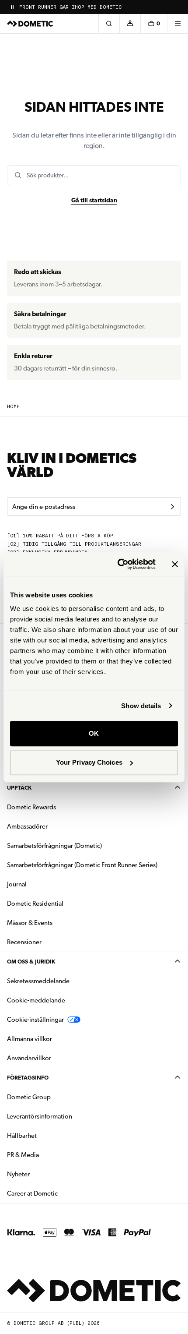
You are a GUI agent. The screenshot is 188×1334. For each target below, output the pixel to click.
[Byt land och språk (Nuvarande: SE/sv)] (177, 7)
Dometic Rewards (31, 807)
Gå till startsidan (94, 200)
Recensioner (24, 942)
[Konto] (129, 23)
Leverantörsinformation (39, 1116)
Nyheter (46, 1174)
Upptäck (19, 787)
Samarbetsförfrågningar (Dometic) (54, 846)
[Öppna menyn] (177, 23)
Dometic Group (56, 1097)
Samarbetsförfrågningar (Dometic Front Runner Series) (82, 865)
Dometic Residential (62, 903)
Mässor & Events (29, 923)
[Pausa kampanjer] (12, 7)
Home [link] (13, 406)
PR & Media (50, 1154)
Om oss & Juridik (31, 961)
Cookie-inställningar (35, 1019)
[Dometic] (30, 24)
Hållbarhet (22, 1136)
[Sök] (108, 23)
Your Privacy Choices (89, 762)
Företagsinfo (28, 1077)
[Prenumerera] (172, 506)
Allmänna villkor (29, 1039)
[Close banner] (175, 564)
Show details (141, 705)
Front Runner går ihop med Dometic (70, 7)
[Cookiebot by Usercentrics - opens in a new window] (118, 564)
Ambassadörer (27, 826)
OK (94, 733)
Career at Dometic (60, 1193)
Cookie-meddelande (36, 1000)
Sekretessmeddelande (38, 981)
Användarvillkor (29, 1058)
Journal (17, 884)
